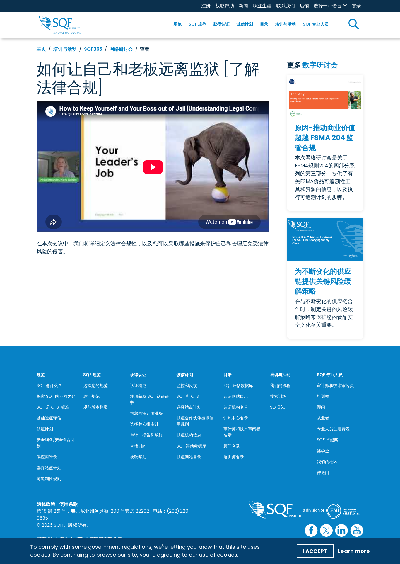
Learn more (354, 551)
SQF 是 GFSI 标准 (53, 407)
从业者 (323, 418)
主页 (41, 49)
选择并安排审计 (144, 424)
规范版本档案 (95, 407)
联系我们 (285, 5)
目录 (264, 24)
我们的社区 (327, 462)
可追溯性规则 (49, 479)
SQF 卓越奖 (327, 440)
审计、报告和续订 (146, 435)
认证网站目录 (189, 457)
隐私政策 (46, 504)
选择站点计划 (49, 468)
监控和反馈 (187, 385)
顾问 (321, 407)
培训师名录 (233, 457)
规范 (177, 24)
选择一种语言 (328, 5)
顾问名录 (231, 446)
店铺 (304, 5)
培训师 (323, 396)
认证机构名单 (235, 407)
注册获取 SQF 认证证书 (149, 399)
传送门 (323, 472)
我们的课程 (280, 385)
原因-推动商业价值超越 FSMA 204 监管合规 (325, 137)
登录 (356, 6)
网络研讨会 (121, 49)
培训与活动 (285, 24)
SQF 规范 (197, 24)
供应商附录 (47, 457)
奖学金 (323, 451)
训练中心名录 (235, 418)
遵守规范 (91, 396)
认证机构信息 (189, 435)
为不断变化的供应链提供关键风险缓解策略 (323, 281)
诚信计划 (245, 24)
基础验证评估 (49, 418)
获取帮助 (224, 5)
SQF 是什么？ (49, 385)
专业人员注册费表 (333, 429)
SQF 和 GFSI (188, 396)
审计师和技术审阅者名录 (241, 432)
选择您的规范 (95, 385)
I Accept (315, 551)
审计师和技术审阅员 (335, 385)
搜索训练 (278, 396)
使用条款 (68, 504)
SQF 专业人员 (316, 24)
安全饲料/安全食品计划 (56, 443)
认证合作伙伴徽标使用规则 (195, 421)
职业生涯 (262, 5)
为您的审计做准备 (146, 413)
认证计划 (45, 429)
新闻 (243, 5)
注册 (206, 5)
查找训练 (138, 446)
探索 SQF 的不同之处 (56, 396)
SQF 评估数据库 (191, 446)
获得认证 (221, 24)
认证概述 (138, 385)
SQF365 (93, 49)
